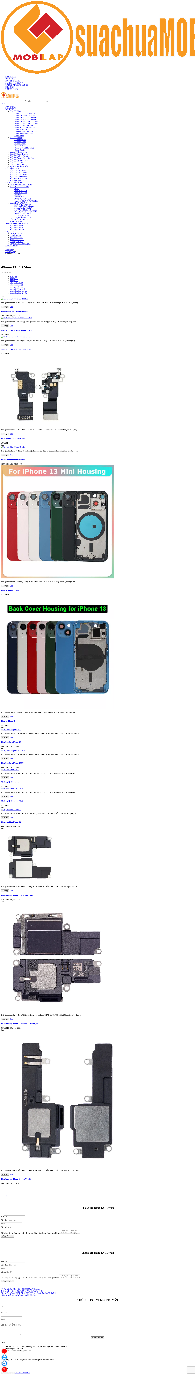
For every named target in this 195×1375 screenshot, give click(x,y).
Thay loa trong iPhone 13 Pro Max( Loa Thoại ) (19, 1024)
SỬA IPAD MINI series (18, 176)
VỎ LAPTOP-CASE (22, 215)
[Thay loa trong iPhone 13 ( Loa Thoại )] (68, 1166)
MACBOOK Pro (20, 193)
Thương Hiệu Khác (17, 180)
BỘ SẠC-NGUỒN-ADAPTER (26, 211)
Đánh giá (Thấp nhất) (17, 289)
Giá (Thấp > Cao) (16, 283)
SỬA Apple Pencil (16, 225)
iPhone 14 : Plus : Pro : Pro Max (25, 119)
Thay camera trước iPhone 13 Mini (14, 311)
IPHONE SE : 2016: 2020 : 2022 (26, 132)
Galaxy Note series (21, 146)
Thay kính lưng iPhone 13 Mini (13, 763)
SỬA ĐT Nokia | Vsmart (19, 156)
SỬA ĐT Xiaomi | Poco (18, 152)
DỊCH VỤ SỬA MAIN (22, 199)
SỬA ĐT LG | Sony (17, 162)
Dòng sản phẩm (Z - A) (18, 293)
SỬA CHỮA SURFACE (19, 219)
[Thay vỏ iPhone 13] (57, 708)
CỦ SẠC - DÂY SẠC (18, 234)
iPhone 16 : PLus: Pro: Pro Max (25, 115)
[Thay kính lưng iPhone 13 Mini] (13, 751)
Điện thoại (4, 1220)
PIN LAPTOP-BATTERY (24, 207)
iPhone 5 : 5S (19, 136)
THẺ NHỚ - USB (16, 238)
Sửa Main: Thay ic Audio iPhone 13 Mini (16, 330)
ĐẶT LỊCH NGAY (97, 1337)
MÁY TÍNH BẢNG (12, 81)
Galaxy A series (20, 142)
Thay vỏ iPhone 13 (8, 721)
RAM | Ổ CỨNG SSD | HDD (21, 185)
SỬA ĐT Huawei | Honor (19, 160)
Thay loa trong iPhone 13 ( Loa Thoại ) (16, 1179)
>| (6, 1195)
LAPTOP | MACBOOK (14, 83)
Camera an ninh (15, 236)
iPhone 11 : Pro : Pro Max (23, 125)
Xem (11, 307)
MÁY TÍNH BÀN (16, 221)
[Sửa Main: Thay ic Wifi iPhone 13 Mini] (16, 337)
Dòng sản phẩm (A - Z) (18, 291)
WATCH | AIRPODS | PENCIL (16, 85)
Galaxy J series (19, 150)
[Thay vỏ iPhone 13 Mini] (57, 578)
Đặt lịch (4, 103)
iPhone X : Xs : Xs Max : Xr (24, 127)
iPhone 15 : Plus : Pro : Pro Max (25, 117)
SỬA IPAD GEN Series (18, 172)
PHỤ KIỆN (9, 87)
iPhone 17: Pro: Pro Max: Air (24, 113)
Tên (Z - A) (14, 281)
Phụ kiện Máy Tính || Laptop (20, 244)
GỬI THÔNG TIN (7, 1236)
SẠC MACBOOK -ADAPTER (26, 201)
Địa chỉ (3, 1227)
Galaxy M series (20, 140)
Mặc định (13, 277)
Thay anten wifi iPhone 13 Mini (13, 438)
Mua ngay (5, 307)
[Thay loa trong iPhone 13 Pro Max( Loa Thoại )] (55, 1011)
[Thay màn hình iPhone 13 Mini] (13, 447)
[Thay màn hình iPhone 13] (11, 810)
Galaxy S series (20, 144)
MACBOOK (19, 197)
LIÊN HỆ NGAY (11, 89)
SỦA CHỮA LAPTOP (18, 203)
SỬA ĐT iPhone (16, 111)
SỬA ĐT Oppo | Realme (19, 154)
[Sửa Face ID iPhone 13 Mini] (12, 789)
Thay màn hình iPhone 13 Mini (13, 459)
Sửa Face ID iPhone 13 (10, 782)
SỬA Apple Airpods (17, 229)
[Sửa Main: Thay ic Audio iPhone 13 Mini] (16, 318)
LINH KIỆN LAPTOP (22, 217)
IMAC (16, 189)
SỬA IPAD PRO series (18, 174)
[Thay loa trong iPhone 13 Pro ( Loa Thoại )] (29, 883)
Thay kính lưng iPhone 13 (11, 742)
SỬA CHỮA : (10, 77)
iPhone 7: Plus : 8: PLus (23, 129)
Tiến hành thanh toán (22, 1373)
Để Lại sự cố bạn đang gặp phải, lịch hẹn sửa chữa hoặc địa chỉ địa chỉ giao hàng (30, 1233)
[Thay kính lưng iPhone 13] (11, 730)
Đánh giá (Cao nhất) (17, 287)
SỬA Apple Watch (16, 227)
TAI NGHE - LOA (17, 240)
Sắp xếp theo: (6, 273)
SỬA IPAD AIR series (18, 170)
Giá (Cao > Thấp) (16, 285)
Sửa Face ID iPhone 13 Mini (12, 801)
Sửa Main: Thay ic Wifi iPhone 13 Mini (16, 349)
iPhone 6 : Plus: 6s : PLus (23, 134)
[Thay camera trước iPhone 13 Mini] (14, 299)
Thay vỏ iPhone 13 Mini (10, 590)
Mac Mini (17, 195)
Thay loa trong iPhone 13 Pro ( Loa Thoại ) (17, 895)
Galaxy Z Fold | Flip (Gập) (24, 148)
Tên (2, 1217)
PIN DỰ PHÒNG (16, 242)
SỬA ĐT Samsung (16, 138)
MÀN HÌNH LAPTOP (22, 209)
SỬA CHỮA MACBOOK (19, 187)
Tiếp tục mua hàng (8, 1373)
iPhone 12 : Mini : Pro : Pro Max (26, 123)
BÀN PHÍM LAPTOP (22, 205)
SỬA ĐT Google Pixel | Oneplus (22, 158)
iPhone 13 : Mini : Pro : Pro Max (26, 121)
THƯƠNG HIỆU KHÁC (19, 166)
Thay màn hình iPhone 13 (11, 822)
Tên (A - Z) (14, 279)
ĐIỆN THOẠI (10, 79)
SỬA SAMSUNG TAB (18, 178)
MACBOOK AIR (20, 191)
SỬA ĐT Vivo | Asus (17, 164)
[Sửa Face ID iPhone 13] (10, 770)
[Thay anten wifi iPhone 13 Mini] (39, 426)
